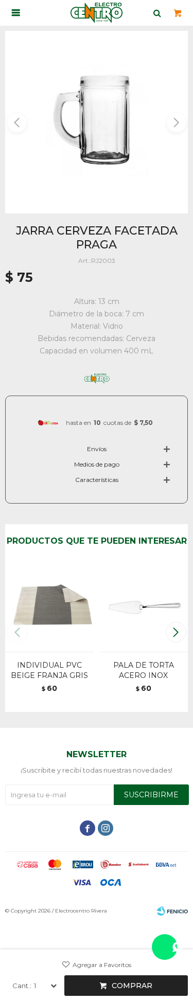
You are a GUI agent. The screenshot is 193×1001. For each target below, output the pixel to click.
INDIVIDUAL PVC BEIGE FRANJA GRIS (49, 670)
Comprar (132, 985)
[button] (176, 122)
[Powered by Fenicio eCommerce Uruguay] (172, 911)
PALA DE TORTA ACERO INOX (143, 670)
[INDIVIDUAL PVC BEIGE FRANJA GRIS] (49, 607)
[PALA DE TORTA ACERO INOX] (143, 607)
